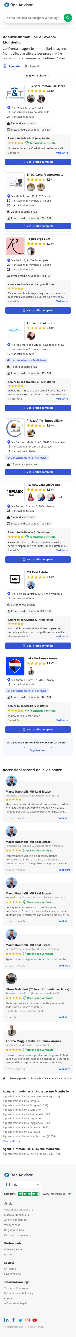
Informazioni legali (15, 1303)
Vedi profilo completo (40, 161)
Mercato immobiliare (16, 1214)
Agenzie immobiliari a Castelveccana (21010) (29, 1136)
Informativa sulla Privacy (18, 1293)
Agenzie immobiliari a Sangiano (22, 1109)
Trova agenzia (18, 1078)
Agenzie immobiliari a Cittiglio (21, 1101)
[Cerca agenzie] (68, 18)
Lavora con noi (12, 1274)
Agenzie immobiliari (16, 1219)
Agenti (34, 66)
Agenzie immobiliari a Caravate (21, 1131)
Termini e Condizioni (16, 1288)
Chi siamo (10, 1268)
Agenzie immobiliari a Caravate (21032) (26, 1127)
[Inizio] (4, 1078)
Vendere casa (12, 1225)
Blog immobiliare (14, 1230)
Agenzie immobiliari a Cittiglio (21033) (25, 1105)
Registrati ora (38, 750)
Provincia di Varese (42, 1078)
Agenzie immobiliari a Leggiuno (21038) (26, 1123)
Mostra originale (36, 1010)
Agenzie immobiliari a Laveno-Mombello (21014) (31, 1096)
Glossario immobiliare (17, 1235)
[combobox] (38, 18)
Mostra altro (10, 1141)
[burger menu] (68, 4)
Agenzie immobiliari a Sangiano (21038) (26, 1114)
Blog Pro (9, 1254)
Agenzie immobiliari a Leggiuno (22, 1118)
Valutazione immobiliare (18, 1209)
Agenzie (14, 66)
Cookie (8, 1298)
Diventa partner (13, 1249)
